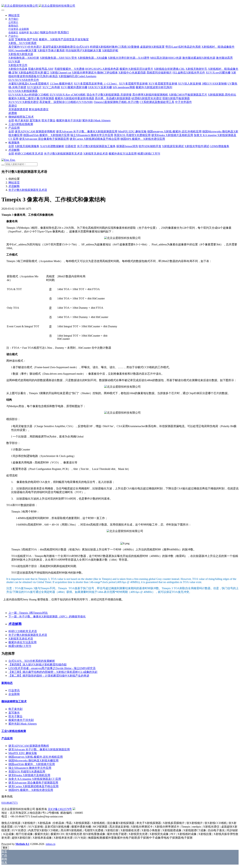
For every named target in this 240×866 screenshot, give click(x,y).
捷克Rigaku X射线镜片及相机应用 (29, 775)
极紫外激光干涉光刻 (21, 719)
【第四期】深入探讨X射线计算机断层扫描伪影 (37, 664)
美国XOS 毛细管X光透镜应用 (26, 771)
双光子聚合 (15, 716)
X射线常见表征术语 (20, 638)
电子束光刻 (15, 708)
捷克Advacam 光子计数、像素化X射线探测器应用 (39, 749)
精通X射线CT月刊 (19, 645)
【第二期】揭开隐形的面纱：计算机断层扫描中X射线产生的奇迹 (48, 675)
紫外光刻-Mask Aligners (22, 723)
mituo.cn (50, 843)
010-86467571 (9, 802)
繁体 (5, 847)
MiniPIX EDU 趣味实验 (22, 753)
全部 (11, 39)
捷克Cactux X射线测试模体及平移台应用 (33, 786)
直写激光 (14, 712)
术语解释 (14, 186)
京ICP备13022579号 (60, 809)
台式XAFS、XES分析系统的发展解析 (31, 660)
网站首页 (14, 15)
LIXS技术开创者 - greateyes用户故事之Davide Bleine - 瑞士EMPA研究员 (52, 668)
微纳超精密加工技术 (14, 701)
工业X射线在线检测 (13, 731)
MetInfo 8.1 (22, 843)
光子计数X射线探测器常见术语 (27, 189)
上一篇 (28, 612)
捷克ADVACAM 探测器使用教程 (28, 745)
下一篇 (47, 616)
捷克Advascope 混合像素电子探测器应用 (33, 782)
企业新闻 (14, 694)
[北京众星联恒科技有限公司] (120, 6)
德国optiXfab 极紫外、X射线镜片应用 (31, 764)
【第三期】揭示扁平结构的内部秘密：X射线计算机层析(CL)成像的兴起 (53, 671)
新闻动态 (7, 682)
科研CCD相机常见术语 (22, 631)
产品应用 (7, 738)
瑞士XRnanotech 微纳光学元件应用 (29, 767)
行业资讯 (14, 690)
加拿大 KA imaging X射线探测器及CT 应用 (34, 778)
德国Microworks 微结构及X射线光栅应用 (33, 760)
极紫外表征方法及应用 (22, 642)
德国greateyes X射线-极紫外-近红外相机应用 (35, 756)
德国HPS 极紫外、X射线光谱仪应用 (30, 789)
